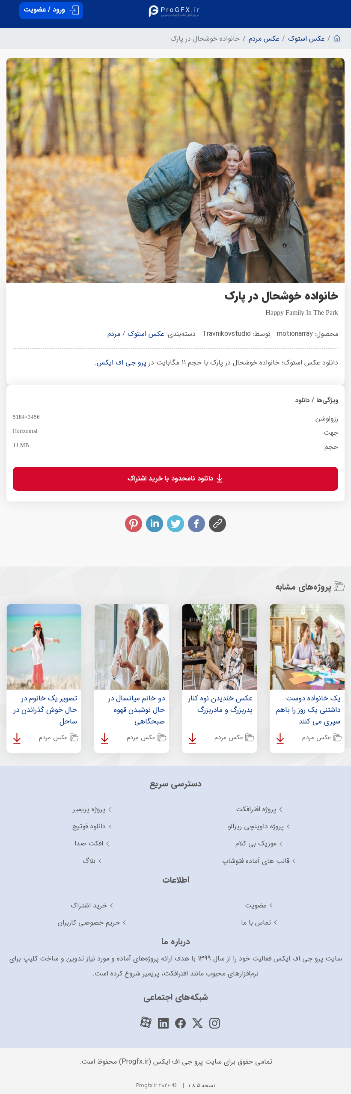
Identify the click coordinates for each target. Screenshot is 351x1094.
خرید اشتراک (89, 905)
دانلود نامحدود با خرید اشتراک (171, 478)
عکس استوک (146, 334)
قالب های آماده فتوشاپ (255, 861)
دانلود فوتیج (89, 826)
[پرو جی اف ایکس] (175, 8)
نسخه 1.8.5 (201, 1085)
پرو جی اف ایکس (121, 362)
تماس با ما (256, 922)
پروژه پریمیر (89, 809)
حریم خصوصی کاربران (89, 922)
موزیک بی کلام (256, 843)
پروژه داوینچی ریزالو (256, 826)
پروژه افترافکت (256, 809)
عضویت (256, 905)
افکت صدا (88, 843)
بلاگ (89, 861)
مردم (113, 334)
